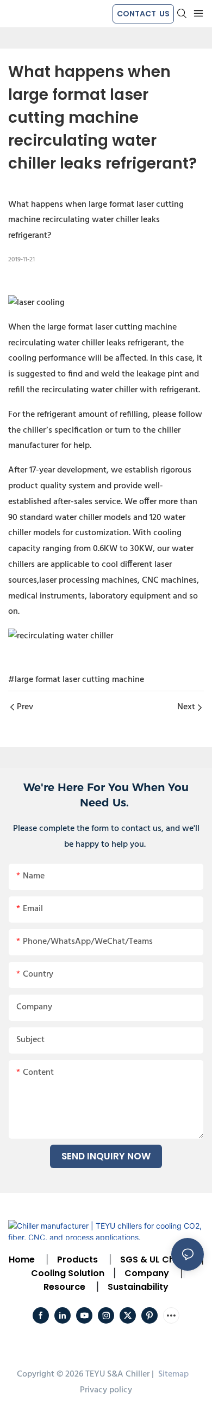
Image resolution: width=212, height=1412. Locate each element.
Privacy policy (106, 1390)
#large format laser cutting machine (76, 680)
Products (76, 1259)
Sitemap (172, 1374)
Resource (64, 1287)
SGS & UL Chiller (155, 1259)
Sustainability (138, 1287)
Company (146, 1273)
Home (22, 1259)
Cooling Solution (67, 1273)
